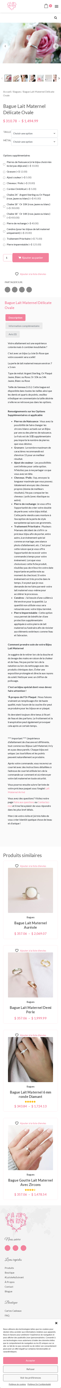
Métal (7, 140)
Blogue (8, 1291)
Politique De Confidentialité (39, 1384)
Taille (7, 131)
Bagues (17, 91)
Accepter (30, 1360)
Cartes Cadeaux (13, 1310)
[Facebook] (7, 1248)
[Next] (59, 78)
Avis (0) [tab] (13, 334)
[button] (56, 1323)
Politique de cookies (17, 1384)
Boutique (9, 1272)
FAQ (7, 1315)
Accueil (7, 91)
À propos (10, 1282)
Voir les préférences (30, 1377)
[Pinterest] (15, 1248)
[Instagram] (23, 1248)
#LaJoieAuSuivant (14, 1277)
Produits (9, 1267)
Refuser (30, 1369)
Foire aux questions (24, 802)
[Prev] (2, 78)
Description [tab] (15, 317)
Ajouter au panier (32, 257)
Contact (9, 1286)
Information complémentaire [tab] (24, 325)
